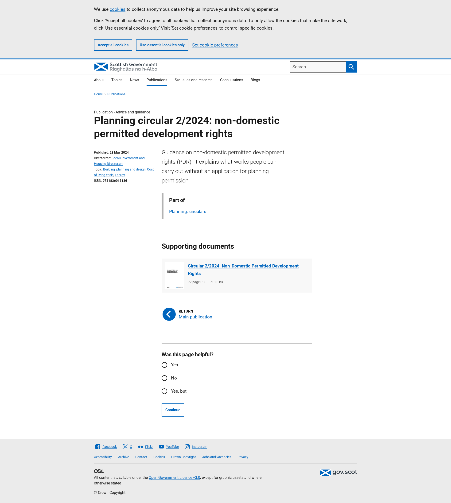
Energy (120, 175)
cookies (117, 9)
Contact (141, 457)
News (134, 80)
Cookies (159, 457)
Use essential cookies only (162, 45)
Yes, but (179, 391)
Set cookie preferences (215, 45)
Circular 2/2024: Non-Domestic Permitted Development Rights (243, 269)
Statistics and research (194, 80)
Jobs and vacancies (216, 457)
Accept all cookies (113, 45)
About (99, 80)
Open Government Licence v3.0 (174, 477)
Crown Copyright (183, 457)
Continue (172, 410)
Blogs (255, 80)
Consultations (231, 80)
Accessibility (103, 457)
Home (98, 94)
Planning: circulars (187, 211)
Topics (116, 80)
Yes (174, 365)
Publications (157, 80)
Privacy (242, 457)
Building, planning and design (124, 169)
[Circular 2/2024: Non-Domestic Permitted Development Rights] (174, 275)
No (174, 378)
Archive (123, 457)
